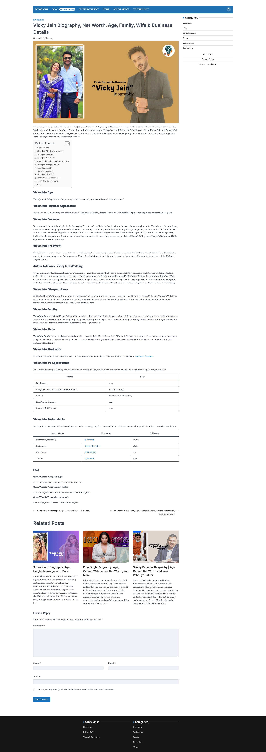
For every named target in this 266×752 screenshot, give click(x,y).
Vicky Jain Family (44, 168)
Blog (63, 9)
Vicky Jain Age (42, 147)
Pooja (37, 38)
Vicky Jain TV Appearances (48, 177)
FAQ (39, 184)
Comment (39, 625)
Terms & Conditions (208, 64)
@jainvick (89, 439)
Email (112, 663)
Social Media (121, 9)
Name (37, 663)
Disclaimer (208, 54)
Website (37, 676)
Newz (106, 9)
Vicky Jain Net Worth (46, 158)
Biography (41, 9)
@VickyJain (90, 452)
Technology (141, 9)
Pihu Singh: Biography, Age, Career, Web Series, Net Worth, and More (106, 571)
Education (137, 742)
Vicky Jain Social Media (48, 181)
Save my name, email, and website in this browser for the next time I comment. (76, 689)
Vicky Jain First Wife (46, 174)
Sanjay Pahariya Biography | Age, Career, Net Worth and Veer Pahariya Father (154, 571)
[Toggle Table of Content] (66, 143)
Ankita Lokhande (144, 356)
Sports (136, 737)
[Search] (229, 9)
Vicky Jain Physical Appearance (50, 151)
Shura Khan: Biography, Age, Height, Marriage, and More (51, 569)
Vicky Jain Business (45, 154)
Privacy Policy (208, 59)
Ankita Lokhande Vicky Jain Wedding (53, 161)
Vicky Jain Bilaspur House (48, 164)
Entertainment (89, 9)
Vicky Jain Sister (47, 171)
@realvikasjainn (92, 446)
